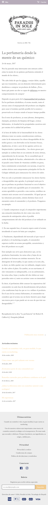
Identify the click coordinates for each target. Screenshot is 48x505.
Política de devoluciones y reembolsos (24, 456)
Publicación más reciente (34, 334)
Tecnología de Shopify (38, 494)
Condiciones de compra (24, 453)
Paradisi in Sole (25, 494)
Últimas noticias (24, 417)
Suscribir (40, 487)
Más (6, 2)
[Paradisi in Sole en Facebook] (21, 469)
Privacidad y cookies (24, 450)
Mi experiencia (7, 397)
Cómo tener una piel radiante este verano (18, 360)
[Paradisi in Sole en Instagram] (27, 469)
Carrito (43, 2)
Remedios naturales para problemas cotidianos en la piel (24, 377)
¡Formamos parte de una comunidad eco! (17, 369)
